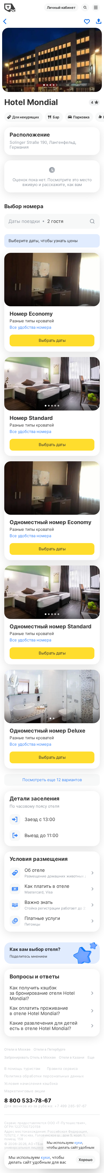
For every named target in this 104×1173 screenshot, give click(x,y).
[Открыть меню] (96, 7)
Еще (90, 1057)
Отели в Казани (71, 1057)
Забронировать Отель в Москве (30, 1057)
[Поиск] (85, 7)
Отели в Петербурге (49, 1049)
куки (45, 1157)
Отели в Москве (17, 1049)
